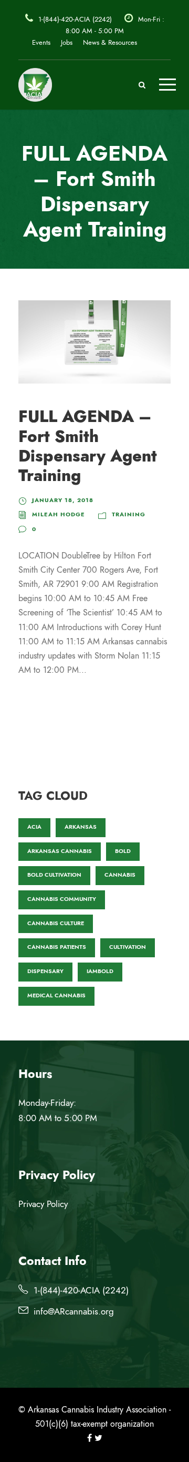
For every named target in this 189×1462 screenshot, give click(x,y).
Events (41, 42)
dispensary (45, 971)
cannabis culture (55, 923)
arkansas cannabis (59, 851)
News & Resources (110, 42)
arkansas (81, 827)
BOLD (123, 851)
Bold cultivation (54, 875)
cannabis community (61, 899)
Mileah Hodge (58, 514)
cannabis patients (56, 947)
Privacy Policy (43, 1204)
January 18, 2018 (62, 500)
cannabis (119, 875)
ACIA (34, 827)
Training (128, 514)
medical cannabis (56, 995)
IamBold (100, 971)
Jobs (66, 42)
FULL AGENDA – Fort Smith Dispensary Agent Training (87, 446)
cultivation (127, 947)
